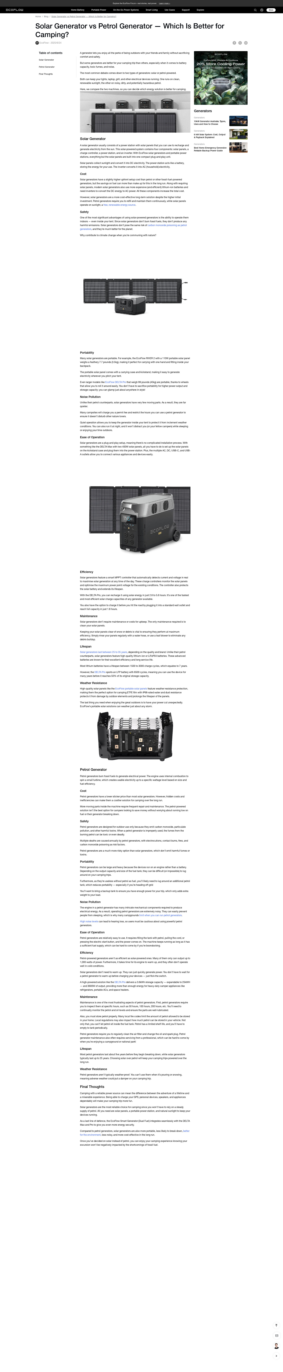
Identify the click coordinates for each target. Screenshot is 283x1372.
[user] (262, 10)
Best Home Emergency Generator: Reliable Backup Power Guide (210, 149)
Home (38, 16)
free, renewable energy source (119, 204)
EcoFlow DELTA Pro (115, 382)
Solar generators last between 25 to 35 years (103, 652)
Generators (199, 117)
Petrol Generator (47, 67)
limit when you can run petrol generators (160, 915)
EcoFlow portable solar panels (131, 688)
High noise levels (89, 921)
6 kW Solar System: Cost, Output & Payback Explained (210, 136)
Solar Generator (46, 60)
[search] (255, 10)
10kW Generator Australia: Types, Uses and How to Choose (210, 122)
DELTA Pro (100, 672)
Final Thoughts (46, 74)
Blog (46, 16)
